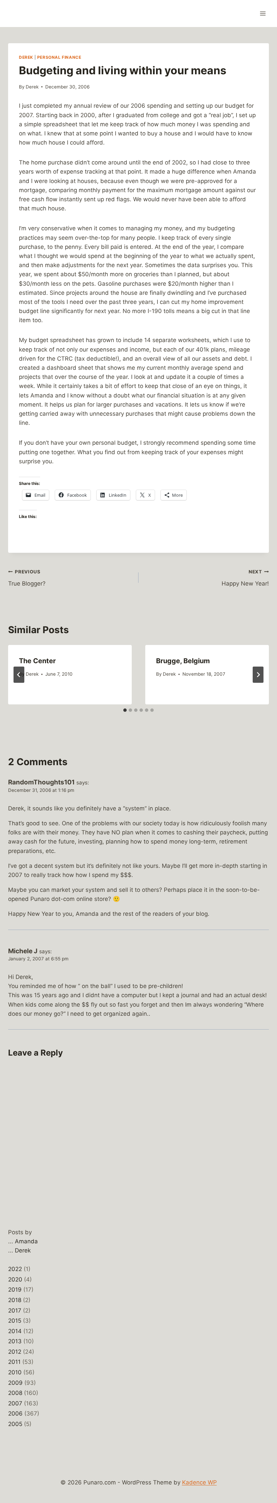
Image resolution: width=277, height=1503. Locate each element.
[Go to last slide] (19, 675)
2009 (15, 1382)
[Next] (258, 675)
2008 (15, 1393)
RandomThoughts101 (41, 782)
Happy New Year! (245, 578)
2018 (14, 1300)
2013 (15, 1341)
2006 (15, 1413)
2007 (15, 1403)
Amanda (26, 1241)
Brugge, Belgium (183, 661)
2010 (15, 1372)
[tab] (125, 710)
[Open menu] (262, 13)
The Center (37, 661)
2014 (15, 1331)
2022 (15, 1269)
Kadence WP (199, 1482)
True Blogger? (27, 578)
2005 (15, 1424)
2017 (14, 1310)
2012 (14, 1351)
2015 (14, 1320)
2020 (15, 1279)
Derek (26, 57)
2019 (15, 1289)
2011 (14, 1361)
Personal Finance (59, 57)
